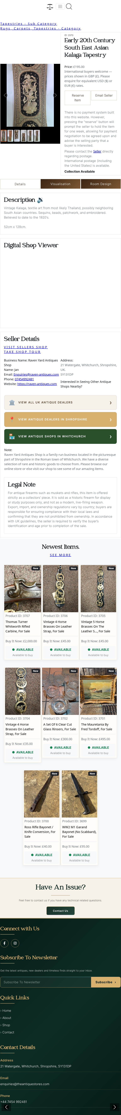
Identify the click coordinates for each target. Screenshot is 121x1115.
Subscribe (105, 982)
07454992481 (24, 379)
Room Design (100, 184)
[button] (4, 95)
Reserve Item (78, 98)
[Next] (114, 1107)
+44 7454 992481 (13, 1102)
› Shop (5, 1025)
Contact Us (60, 910)
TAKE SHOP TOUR (22, 352)
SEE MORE (60, 555)
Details (20, 184)
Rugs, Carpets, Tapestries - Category (40, 28)
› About (5, 1018)
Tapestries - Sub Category (28, 24)
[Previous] (6, 1107)
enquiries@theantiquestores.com (24, 1084)
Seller (97, 151)
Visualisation (60, 184)
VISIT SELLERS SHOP (26, 347)
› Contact (7, 1032)
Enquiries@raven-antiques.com (36, 374)
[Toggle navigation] (60, 6)
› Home (5, 1010)
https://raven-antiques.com (37, 384)
